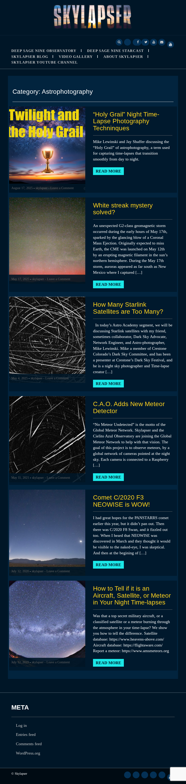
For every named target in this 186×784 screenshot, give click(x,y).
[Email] (161, 41)
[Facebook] (138, 41)
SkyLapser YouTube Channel (44, 62)
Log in (21, 725)
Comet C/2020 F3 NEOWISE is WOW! (121, 501)
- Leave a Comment (61, 188)
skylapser (41, 188)
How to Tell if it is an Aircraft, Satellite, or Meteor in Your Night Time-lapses (132, 595)
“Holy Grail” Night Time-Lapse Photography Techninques (126, 121)
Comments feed (29, 744)
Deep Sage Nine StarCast (115, 51)
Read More (108, 171)
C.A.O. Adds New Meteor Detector (129, 407)
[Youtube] (153, 41)
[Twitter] (145, 41)
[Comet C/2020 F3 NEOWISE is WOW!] (47, 532)
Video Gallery (76, 57)
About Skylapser (123, 57)
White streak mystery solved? (123, 209)
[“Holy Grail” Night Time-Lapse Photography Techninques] (47, 149)
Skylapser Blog (29, 57)
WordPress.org (28, 753)
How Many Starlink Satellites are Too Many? (128, 308)
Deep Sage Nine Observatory (43, 51)
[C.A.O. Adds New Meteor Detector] (47, 439)
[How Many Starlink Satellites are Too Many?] (47, 339)
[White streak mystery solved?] (47, 240)
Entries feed (26, 734)
